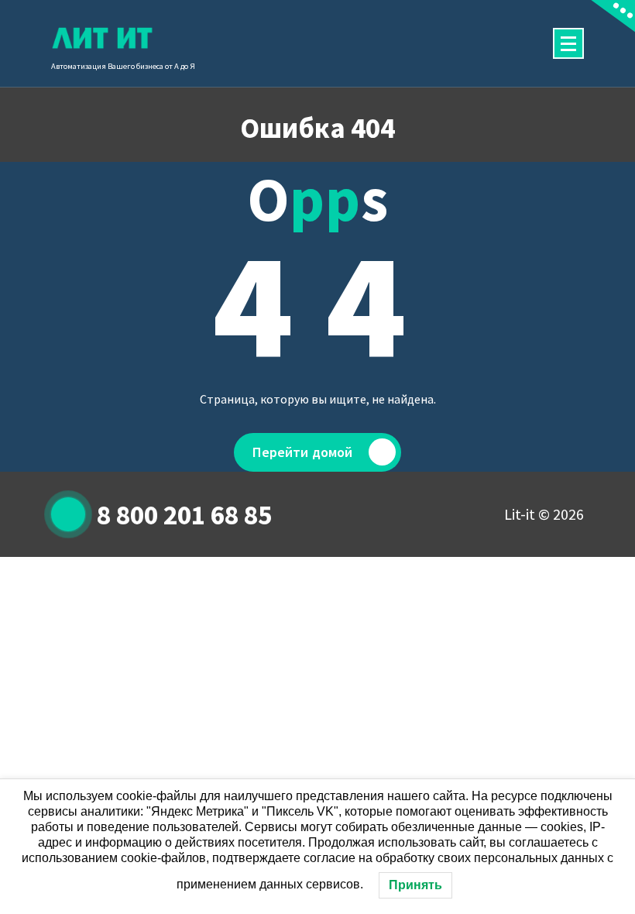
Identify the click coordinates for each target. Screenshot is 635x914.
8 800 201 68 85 (184, 515)
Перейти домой (302, 452)
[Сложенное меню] (568, 43)
